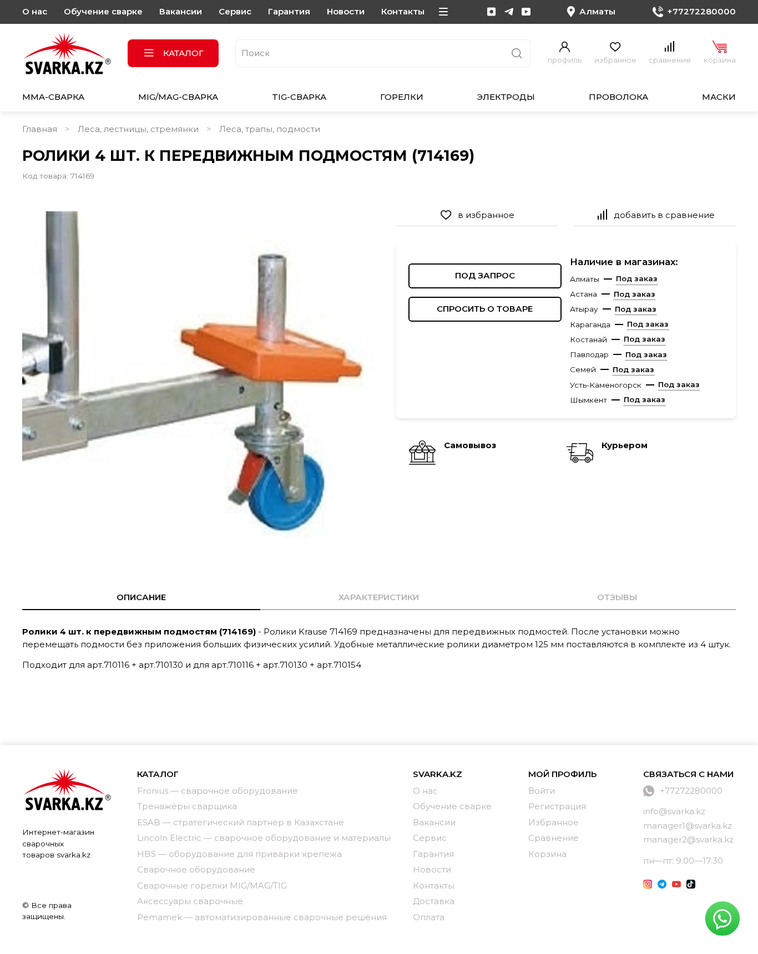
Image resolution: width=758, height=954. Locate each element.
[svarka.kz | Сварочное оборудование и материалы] (66, 789)
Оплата (428, 917)
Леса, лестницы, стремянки (138, 129)
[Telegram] (508, 11)
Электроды (506, 97)
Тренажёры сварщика (187, 806)
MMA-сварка (53, 97)
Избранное (553, 822)
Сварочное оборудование (196, 869)
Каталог (183, 53)
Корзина (547, 854)
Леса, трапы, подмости (269, 129)
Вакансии (180, 11)
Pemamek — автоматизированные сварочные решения (262, 917)
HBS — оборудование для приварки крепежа (239, 854)
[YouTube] (526, 11)
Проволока (618, 97)
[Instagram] (491, 11)
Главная (39, 129)
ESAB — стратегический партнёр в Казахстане (240, 822)
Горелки (401, 97)
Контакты (403, 11)
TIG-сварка (299, 97)
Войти (541, 790)
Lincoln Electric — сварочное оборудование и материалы (264, 838)
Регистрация (557, 806)
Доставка (433, 901)
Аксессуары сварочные (190, 901)
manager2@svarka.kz (688, 839)
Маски (719, 97)
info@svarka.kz (674, 811)
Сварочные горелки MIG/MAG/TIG (212, 885)
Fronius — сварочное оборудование (217, 790)
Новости (346, 11)
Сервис (235, 11)
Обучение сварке (103, 11)
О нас (34, 11)
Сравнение (553, 838)
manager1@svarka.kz (687, 825)
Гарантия (289, 11)
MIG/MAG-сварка (178, 97)
